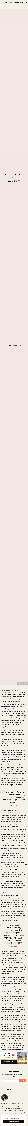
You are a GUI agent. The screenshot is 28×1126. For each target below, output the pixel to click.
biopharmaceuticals (14, 701)
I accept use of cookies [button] (13, 1121)
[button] (24, 1116)
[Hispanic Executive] (14, 2)
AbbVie (9, 694)
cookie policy (15, 1118)
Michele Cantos (17, 180)
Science (9, 1089)
